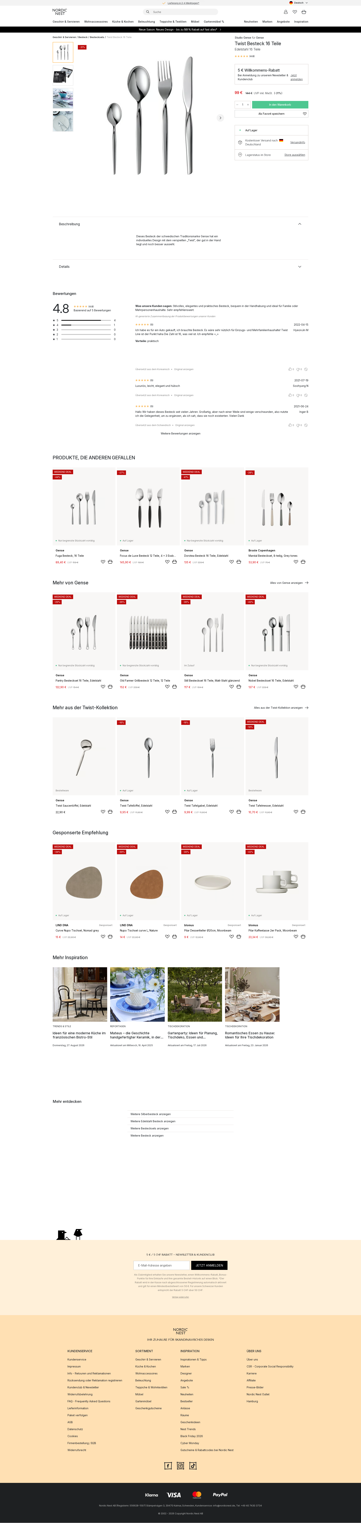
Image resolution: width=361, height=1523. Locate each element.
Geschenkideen (190, 1422)
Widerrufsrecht (76, 1450)
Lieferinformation (77, 1408)
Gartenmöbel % (214, 21)
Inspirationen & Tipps (193, 1359)
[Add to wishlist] (103, 561)
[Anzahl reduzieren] (237, 104)
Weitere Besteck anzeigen (147, 1135)
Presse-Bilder (255, 1387)
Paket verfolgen (77, 1415)
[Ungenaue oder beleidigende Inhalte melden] (305, 369)
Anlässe (185, 1408)
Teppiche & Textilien (173, 21)
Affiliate (251, 1380)
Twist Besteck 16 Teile (119, 37)
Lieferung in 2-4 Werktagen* (183, 2)
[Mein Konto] (285, 11)
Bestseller (186, 1401)
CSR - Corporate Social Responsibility (270, 1366)
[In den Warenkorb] (110, 561)
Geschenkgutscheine (148, 1408)
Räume (184, 1415)
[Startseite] (60, 12)
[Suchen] (148, 12)
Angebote (283, 21)
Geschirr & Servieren (66, 21)
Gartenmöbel (143, 1401)
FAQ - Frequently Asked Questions (88, 1401)
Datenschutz (75, 1429)
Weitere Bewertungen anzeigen (180, 433)
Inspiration (301, 21)
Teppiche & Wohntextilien (151, 1387)
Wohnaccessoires (96, 21)
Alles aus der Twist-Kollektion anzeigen (278, 707)
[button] (245, 56)
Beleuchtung (146, 21)
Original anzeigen (183, 369)
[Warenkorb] (303, 11)
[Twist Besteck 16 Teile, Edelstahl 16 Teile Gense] (153, 117)
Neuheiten (251, 21)
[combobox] (298, 3)
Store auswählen (294, 154)
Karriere (252, 1373)
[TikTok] (193, 1465)
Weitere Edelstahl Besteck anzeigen (152, 1121)
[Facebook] (168, 1465)
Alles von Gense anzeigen (286, 582)
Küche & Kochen (123, 21)
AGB (70, 1422)
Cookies (72, 1436)
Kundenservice (76, 1359)
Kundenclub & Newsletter (83, 1387)
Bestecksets (97, 37)
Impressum (74, 1366)
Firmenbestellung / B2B (81, 1443)
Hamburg (252, 1401)
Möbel (195, 21)
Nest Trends (188, 1429)
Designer (186, 1373)
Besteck (83, 37)
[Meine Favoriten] (294, 11)
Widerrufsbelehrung (80, 1394)
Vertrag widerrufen (180, 1297)
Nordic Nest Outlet (258, 1394)
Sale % (184, 1387)
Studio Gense (243, 37)
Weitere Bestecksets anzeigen (149, 1128)
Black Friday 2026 (191, 1436)
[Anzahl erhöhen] (248, 104)
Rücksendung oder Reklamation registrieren (94, 1380)
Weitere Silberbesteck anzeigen (150, 1114)
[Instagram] (180, 1465)
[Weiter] (220, 118)
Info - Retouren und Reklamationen (89, 1373)
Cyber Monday (189, 1443)
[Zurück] (86, 118)
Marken (267, 21)
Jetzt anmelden (296, 77)
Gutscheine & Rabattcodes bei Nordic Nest (207, 1450)
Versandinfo (297, 142)
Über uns (252, 1359)
